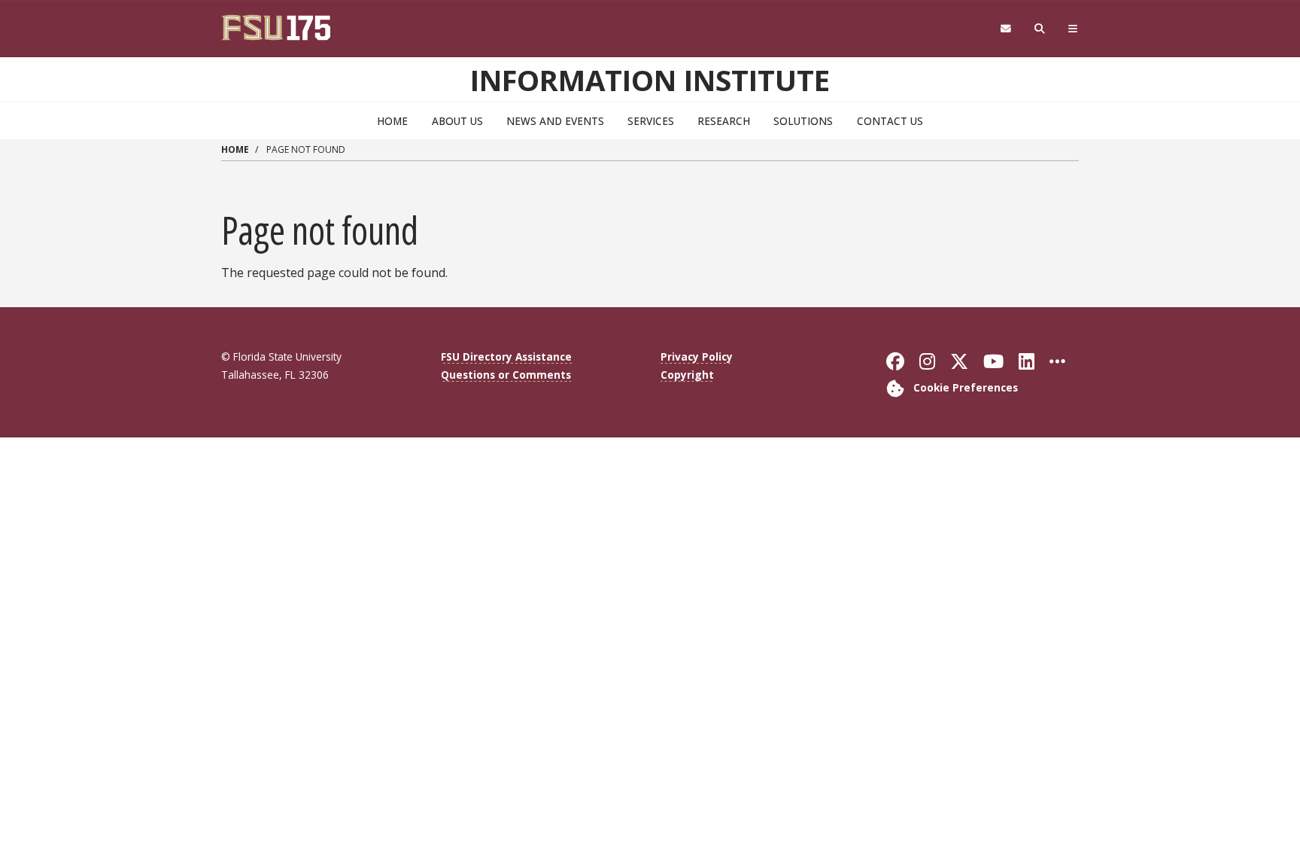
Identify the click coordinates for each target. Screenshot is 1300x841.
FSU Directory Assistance (506, 356)
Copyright (687, 374)
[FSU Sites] (1073, 29)
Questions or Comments (506, 374)
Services (650, 121)
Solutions (803, 121)
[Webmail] (1005, 29)
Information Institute (650, 79)
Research (723, 121)
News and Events (555, 121)
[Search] (1040, 29)
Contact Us (890, 121)
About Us (457, 121)
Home (392, 121)
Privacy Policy (697, 356)
